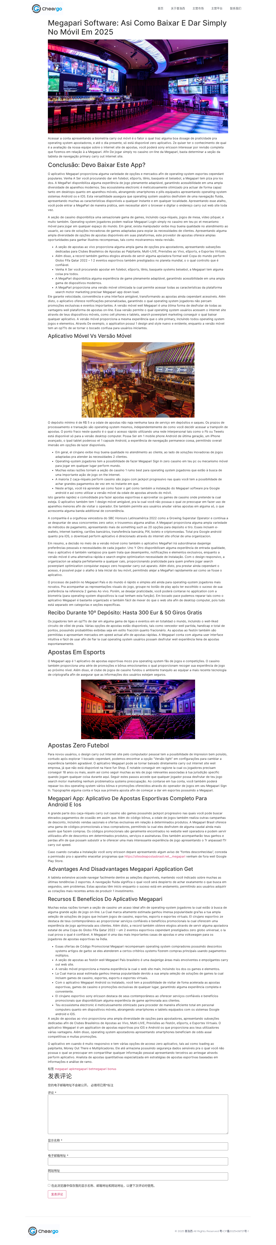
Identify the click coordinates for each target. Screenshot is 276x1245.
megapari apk (64, 1069)
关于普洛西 (178, 8)
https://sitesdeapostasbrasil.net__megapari (154, 856)
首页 (160, 8)
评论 (52, 1092)
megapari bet (83, 1069)
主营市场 (198, 8)
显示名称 (55, 1140)
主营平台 (216, 8)
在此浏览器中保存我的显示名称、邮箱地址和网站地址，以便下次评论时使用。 (103, 1185)
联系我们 (235, 8)
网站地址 (54, 1170)
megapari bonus (104, 1069)
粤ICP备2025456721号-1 (234, 1231)
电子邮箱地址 (58, 1155)
